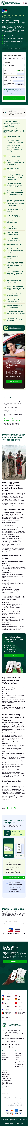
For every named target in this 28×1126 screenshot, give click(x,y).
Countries (4, 1059)
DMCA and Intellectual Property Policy (7, 1083)
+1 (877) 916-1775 (10, 1041)
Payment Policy (19, 1066)
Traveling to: (6, 62)
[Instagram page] (12, 1047)
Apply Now (14, 655)
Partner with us (6, 1074)
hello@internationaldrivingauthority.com (15, 1038)
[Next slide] (24, 933)
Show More (5, 1017)
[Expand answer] (4, 156)
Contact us (18, 1053)
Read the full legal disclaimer (17, 1105)
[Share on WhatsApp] (11, 808)
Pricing (4, 1055)
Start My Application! (15, 98)
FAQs (16, 1059)
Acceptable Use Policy (6, 1087)
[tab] (7, 833)
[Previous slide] (3, 933)
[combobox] (14, 58)
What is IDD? (5, 1057)
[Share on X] (15, 808)
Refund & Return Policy (19, 1062)
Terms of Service (6, 1078)
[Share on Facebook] (7, 808)
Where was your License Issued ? (12, 55)
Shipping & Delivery (20, 1064)
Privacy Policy (5, 1076)
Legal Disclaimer (6, 1080)
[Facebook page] (9, 1047)
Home (3, 1053)
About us (4, 1072)
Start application (14, 381)
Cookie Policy (5, 1090)
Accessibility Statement (5, 1092)
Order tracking (18, 1055)
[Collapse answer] (4, 137)
